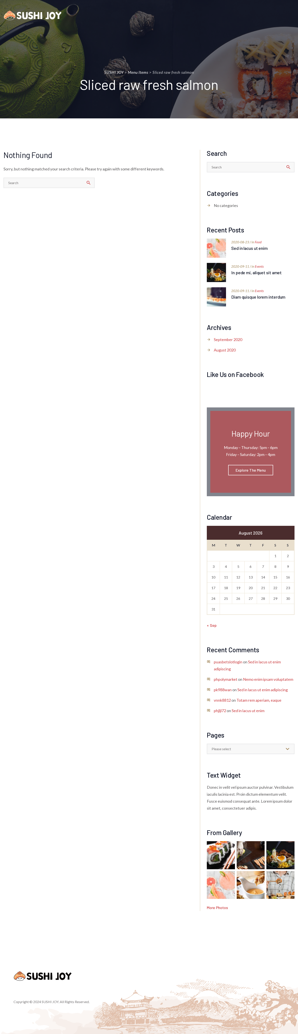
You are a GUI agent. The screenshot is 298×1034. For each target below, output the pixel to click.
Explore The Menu (251, 470)
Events (259, 266)
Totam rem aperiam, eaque (258, 700)
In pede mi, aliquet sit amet (256, 272)
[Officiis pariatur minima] (280, 855)
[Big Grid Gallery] (221, 885)
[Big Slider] (221, 855)
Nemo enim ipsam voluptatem (268, 679)
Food (258, 242)
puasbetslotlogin (228, 661)
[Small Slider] (251, 855)
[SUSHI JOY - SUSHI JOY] (32, 15)
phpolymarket (225, 679)
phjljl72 (220, 710)
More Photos (217, 907)
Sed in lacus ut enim (249, 248)
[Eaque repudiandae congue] (280, 885)
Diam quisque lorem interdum (258, 296)
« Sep (212, 625)
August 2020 (225, 350)
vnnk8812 (222, 700)
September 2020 (228, 339)
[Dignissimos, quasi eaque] (251, 885)
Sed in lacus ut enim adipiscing (262, 689)
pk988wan (223, 689)
